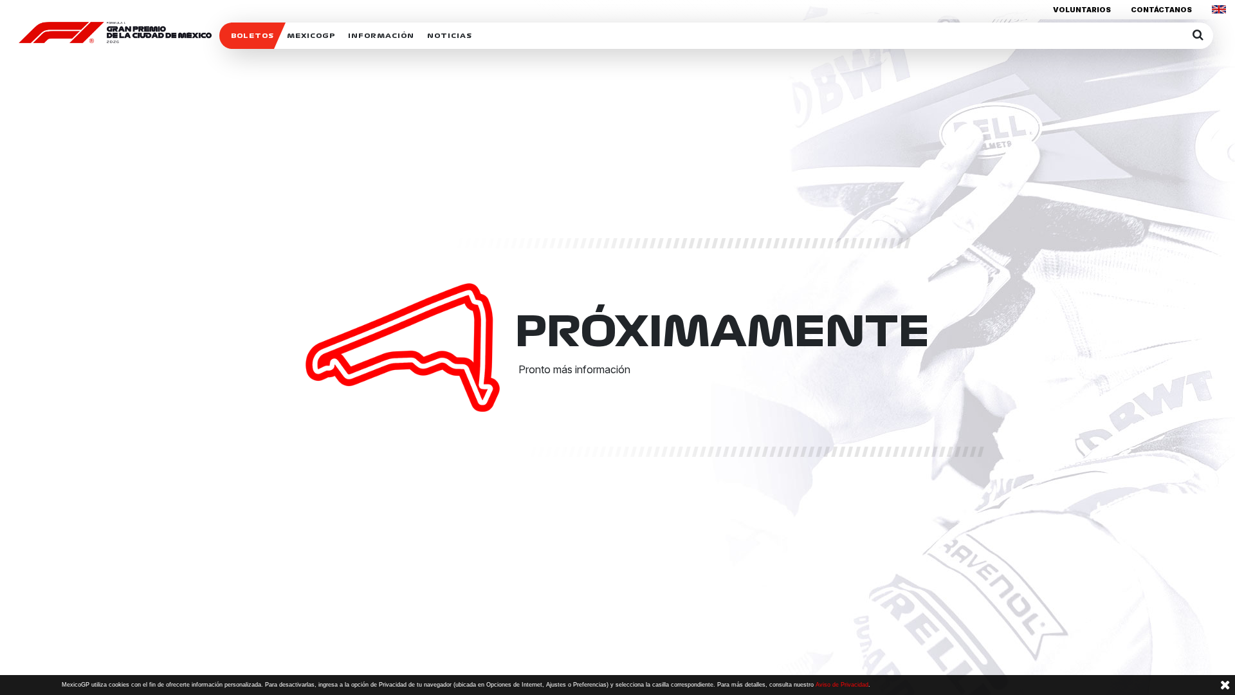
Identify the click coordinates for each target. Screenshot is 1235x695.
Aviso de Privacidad (842, 684)
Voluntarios (1082, 9)
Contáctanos (1161, 9)
